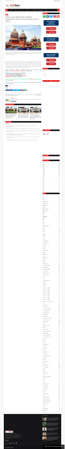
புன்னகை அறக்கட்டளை (51, 351)
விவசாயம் (51, 391)
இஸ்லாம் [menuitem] (46, 10)
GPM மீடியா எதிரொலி (51, 208)
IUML (51, 212)
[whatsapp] (44, 16)
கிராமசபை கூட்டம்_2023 (51, 295)
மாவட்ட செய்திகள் (51, 366)
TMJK (51, 227)
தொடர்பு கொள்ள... (12, 0)
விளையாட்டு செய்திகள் (51, 397)
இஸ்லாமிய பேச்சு (51, 257)
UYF (51, 233)
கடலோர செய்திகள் (51, 274)
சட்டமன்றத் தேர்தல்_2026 (51, 310)
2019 (51, 175)
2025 (51, 164)
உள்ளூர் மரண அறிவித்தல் (51, 269)
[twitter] (56, 1)
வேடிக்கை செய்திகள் (51, 402)
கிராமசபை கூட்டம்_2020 (51, 289)
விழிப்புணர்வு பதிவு (51, 393)
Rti (51, 220)
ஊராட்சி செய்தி (51, 270)
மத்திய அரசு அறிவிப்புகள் (51, 355)
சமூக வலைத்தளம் (51, 314)
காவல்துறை (51, 284)
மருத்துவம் (51, 359)
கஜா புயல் (51, 282)
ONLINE (51, 218)
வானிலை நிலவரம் (51, 385)
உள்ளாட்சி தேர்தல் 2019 (51, 265)
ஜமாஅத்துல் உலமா (51, 410)
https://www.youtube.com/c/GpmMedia (15, 76)
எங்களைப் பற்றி (7, 0)
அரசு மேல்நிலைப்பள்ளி (51, 242)
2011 (51, 190)
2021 (51, 172)
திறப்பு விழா (51, 327)
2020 (51, 173)
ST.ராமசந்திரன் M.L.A (51, 225)
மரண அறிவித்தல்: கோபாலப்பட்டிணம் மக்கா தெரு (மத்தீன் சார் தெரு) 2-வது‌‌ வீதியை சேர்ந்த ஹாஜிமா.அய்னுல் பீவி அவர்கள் (53, 424)
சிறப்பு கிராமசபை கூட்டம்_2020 (51, 318)
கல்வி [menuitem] (32, 10)
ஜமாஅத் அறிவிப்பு (51, 408)
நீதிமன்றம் (9, 85)
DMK (51, 199)
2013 (51, 187)
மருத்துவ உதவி (51, 357)
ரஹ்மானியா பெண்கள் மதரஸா (51, 376)
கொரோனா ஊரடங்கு (51, 304)
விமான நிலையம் (51, 389)
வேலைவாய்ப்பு (51, 404)
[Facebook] (11, 101)
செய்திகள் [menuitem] (10, 10)
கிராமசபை (51, 286)
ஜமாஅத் (51, 406)
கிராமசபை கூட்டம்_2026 (51, 299)
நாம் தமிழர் (51, 338)
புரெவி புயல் (51, 350)
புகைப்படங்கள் (51, 348)
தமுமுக (51, 323)
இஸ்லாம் (51, 259)
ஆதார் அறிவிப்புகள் (51, 250)
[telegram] (8, 443)
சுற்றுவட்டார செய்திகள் (51, 319)
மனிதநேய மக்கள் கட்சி (51, 361)
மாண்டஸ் (51, 363)
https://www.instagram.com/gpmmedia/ (18, 75)
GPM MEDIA (12, 447)
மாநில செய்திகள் (51, 365)
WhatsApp (51, 235)
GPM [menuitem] (35, 10)
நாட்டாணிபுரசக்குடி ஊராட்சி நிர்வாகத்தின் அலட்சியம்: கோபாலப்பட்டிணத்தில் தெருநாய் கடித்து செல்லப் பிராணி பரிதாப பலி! (53, 419)
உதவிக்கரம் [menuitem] (27, 10)
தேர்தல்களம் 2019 (51, 333)
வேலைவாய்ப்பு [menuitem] (21, 10)
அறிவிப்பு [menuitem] (15, 10)
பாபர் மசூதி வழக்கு (51, 344)
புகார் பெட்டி (51, 346)
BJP (51, 195)
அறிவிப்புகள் (51, 248)
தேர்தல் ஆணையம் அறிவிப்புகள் (51, 331)
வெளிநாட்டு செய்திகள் (51, 398)
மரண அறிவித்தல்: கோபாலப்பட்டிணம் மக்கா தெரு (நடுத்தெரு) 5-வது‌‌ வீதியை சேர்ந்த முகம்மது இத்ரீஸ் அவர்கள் (53, 428)
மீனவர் (51, 370)
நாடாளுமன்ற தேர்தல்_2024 (51, 334)
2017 (51, 179)
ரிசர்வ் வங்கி (51, 378)
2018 (51, 177)
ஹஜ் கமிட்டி (51, 412)
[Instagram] (14, 101)
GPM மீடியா (51, 207)
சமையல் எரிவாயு (51, 316)
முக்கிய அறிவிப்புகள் (51, 372)
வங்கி (51, 380)
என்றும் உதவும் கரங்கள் (51, 272)
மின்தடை (51, 368)
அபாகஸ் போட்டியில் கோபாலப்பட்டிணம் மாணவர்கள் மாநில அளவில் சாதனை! (52, 433)
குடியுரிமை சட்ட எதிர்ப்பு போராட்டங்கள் (51, 301)
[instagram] (57, 1)
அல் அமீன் (51, 246)
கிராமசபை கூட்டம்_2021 (51, 291)
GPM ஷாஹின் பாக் (51, 210)
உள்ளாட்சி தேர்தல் (51, 263)
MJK (51, 214)
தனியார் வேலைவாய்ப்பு (51, 325)
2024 (51, 166)
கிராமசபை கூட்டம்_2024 (51, 297)
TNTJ (51, 231)
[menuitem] (6, 10)
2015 (51, 183)
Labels (44, 193)
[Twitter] (13, 101)
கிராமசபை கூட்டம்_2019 (51, 287)
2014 (51, 185)
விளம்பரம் (51, 395)
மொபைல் (51, 374)
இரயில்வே (51, 255)
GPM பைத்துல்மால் (51, 203)
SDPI (51, 222)
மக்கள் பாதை (51, 353)
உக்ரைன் (51, 261)
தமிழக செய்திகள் (51, 321)
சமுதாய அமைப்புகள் (51, 312)
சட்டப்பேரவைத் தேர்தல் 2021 (51, 308)
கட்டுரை (51, 276)
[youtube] (59, 1)
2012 (51, 189)
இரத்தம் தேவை (51, 254)
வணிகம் (51, 381)
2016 (51, 181)
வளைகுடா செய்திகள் (51, 383)
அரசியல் (51, 239)
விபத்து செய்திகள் (51, 387)
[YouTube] (15, 101)
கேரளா (51, 302)
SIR (51, 223)
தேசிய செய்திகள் (51, 329)
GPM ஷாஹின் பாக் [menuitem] (40, 10)
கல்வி (51, 278)
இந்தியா (51, 252)
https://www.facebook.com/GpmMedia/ (18, 73)
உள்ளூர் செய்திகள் (51, 267)
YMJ (51, 237)
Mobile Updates (51, 216)
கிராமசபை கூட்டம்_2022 (51, 293)
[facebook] (55, 1)
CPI (51, 197)
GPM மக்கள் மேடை (51, 205)
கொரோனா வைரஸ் (51, 306)
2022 (51, 170)
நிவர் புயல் (51, 340)
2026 (51, 162)
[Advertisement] (23, 58)
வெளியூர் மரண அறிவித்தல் (51, 400)
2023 (51, 168)
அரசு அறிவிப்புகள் (51, 240)
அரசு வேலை (51, 244)
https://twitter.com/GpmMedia (15, 74)
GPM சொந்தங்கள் (51, 201)
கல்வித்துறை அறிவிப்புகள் (51, 280)
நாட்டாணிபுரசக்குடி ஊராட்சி (51, 336)
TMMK (51, 229)
